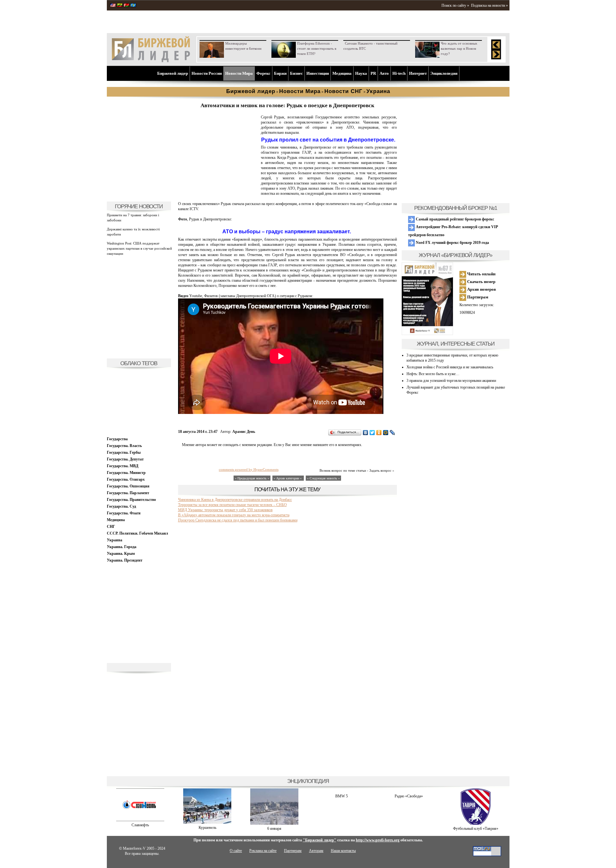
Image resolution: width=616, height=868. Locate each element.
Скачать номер (480, 281)
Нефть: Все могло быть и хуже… (432, 374)
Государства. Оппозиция (128, 486)
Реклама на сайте (263, 850)
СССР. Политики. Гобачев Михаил (137, 533)
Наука (361, 73)
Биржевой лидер (172, 73)
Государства (117, 439)
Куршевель (207, 827)
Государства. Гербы (124, 452)
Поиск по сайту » (455, 5)
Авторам (316, 850)
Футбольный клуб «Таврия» (475, 828)
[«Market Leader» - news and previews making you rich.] (113, 6)
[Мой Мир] (385, 432)
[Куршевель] (207, 822)
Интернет (418, 73)
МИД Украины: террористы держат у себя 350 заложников (225, 510)
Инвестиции (317, 73)
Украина (114, 540)
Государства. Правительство (131, 499)
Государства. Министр (126, 472)
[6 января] (274, 823)
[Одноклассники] (379, 432)
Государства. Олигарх (126, 479)
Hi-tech (399, 73)
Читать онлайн (480, 273)
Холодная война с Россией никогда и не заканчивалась (449, 367)
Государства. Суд (121, 506)
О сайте (236, 850)
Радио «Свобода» (409, 796)
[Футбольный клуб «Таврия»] (476, 823)
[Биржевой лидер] (151, 61)
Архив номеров (481, 289)
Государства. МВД (122, 466)
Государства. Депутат (125, 459)
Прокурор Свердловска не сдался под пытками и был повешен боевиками (237, 520)
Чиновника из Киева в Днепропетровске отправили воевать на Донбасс (235, 499)
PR (373, 73)
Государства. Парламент (128, 493)
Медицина (342, 73)
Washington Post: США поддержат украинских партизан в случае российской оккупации (139, 248)
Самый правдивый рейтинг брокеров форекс (454, 219)
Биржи (280, 73)
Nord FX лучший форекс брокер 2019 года (452, 242)
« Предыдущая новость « (252, 478)
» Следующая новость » (323, 478)
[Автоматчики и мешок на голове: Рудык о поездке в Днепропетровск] (218, 194)
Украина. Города (121, 547)
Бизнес (296, 73)
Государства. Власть (124, 445)
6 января (274, 828)
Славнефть (140, 825)
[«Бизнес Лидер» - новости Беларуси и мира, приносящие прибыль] (126, 6)
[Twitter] (372, 432)
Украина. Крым (121, 553)
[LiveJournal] (392, 432)
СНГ (111, 526)
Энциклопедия (444, 73)
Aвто (384, 73)
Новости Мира (239, 73)
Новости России (207, 73)
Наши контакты (343, 850)
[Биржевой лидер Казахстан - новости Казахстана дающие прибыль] (133, 6)
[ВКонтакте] (365, 432)
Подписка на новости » (489, 5)
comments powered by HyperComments (248, 469)
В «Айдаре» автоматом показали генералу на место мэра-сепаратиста (233, 515)
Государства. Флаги (124, 513)
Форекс (263, 73)
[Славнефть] (140, 820)
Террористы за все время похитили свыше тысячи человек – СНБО (232, 505)
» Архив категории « (288, 478)
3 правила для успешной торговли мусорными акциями (451, 380)
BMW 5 (341, 796)
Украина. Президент (124, 560)
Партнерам (477, 297)
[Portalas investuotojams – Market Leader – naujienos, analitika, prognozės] (120, 6)
